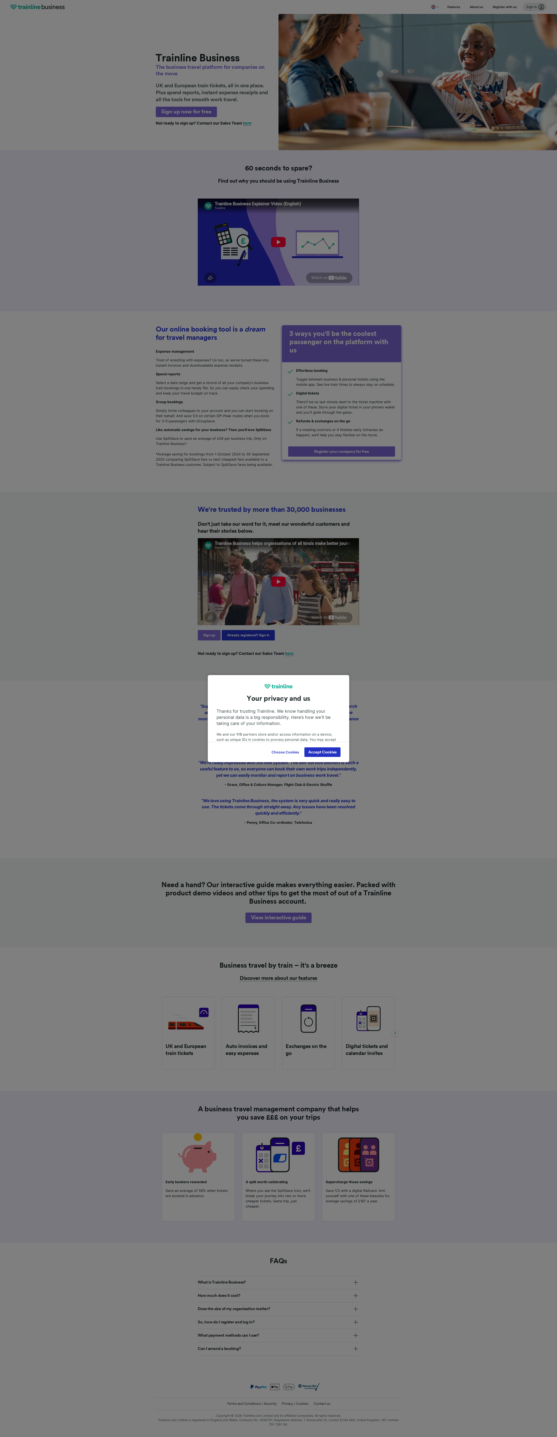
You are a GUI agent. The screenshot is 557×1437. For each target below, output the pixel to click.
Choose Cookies (285, 752)
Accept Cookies (322, 752)
